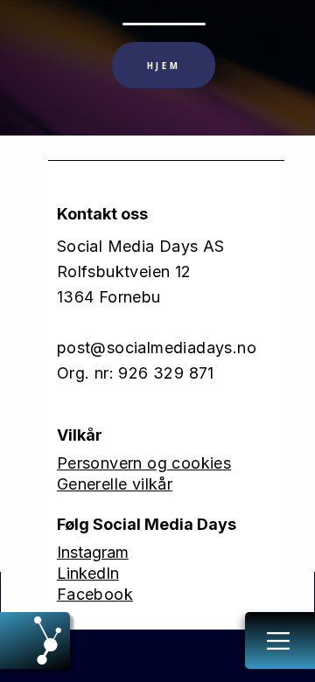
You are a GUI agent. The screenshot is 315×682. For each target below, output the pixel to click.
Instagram (93, 552)
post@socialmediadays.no (156, 347)
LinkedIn (88, 573)
